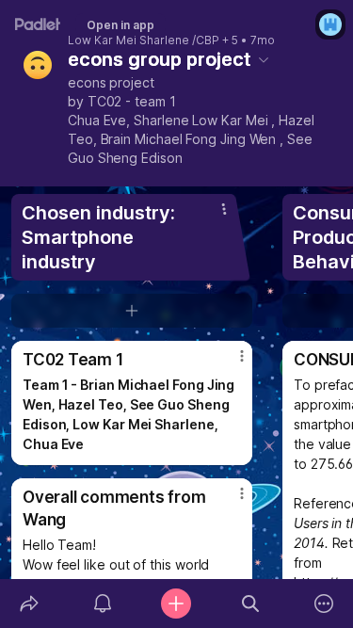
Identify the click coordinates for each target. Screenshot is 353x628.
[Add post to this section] (131, 311)
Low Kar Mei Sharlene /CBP (143, 40)
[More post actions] (229, 363)
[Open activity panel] (102, 603)
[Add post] (176, 603)
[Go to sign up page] (330, 24)
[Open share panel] (29, 603)
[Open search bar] (250, 603)
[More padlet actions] (323, 603)
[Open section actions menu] (224, 209)
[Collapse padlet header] (263, 59)
